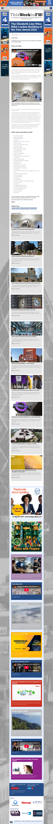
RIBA (17, 208)
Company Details (17, 821)
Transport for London (24, 208)
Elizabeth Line (33, 208)
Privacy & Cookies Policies (36, 821)
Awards (13, 208)
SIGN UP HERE (15, 788)
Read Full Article (16, 235)
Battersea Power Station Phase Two (22, 141)
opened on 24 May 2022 (24, 124)
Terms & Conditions (26, 821)
